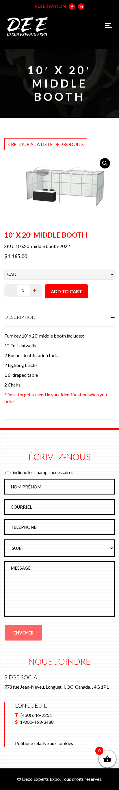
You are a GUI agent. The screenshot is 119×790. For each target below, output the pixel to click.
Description (20, 317)
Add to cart (66, 291)
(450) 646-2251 (36, 715)
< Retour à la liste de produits (46, 144)
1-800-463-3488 (37, 722)
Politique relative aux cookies (44, 743)
